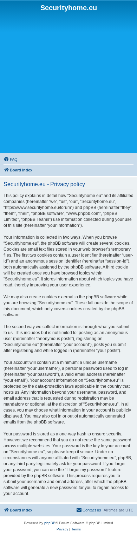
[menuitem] (11, 159)
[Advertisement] (68, 82)
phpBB (50, 523)
